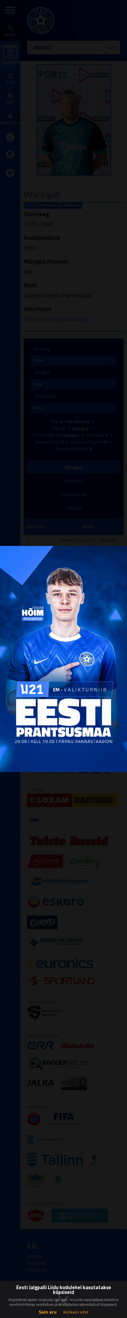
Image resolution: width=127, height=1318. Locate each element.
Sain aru (48, 1311)
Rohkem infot (75, 1312)
